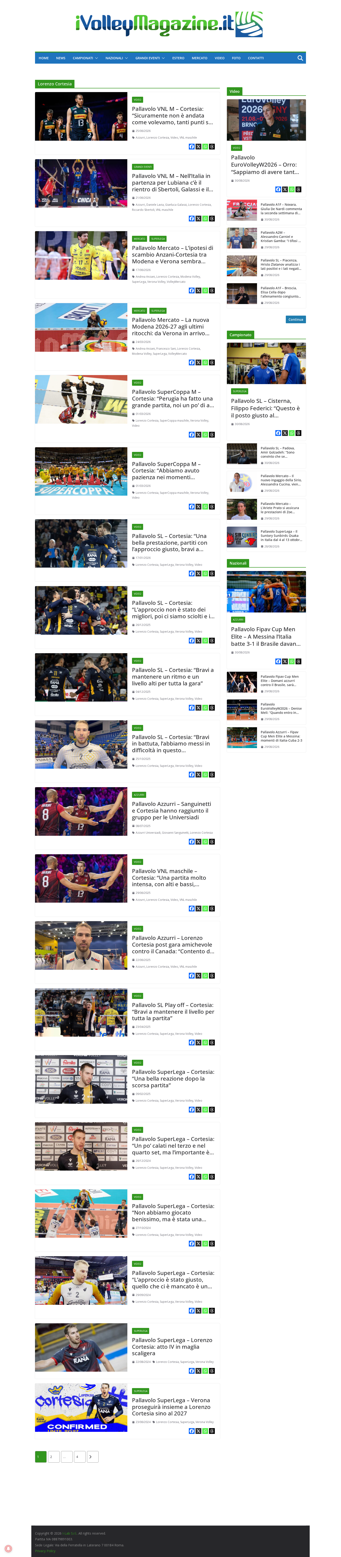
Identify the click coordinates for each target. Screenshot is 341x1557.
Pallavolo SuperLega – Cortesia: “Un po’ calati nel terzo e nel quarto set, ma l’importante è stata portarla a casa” (173, 1148)
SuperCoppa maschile (174, 421)
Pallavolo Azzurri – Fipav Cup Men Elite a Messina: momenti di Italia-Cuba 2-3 (281, 736)
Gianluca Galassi (176, 205)
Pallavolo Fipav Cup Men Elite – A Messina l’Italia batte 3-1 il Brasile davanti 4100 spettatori (265, 636)
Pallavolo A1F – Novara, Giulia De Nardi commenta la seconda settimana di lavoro (281, 208)
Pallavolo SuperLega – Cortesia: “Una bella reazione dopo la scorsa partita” (173, 1078)
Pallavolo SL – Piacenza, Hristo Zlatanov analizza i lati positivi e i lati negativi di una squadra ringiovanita (281, 264)
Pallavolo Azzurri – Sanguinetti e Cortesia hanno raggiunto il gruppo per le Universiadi (171, 810)
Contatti (256, 58)
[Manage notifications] (8, 1548)
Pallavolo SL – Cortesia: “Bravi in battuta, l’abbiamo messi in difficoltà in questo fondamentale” (171, 747)
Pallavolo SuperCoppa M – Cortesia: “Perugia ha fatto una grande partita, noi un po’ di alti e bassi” (173, 401)
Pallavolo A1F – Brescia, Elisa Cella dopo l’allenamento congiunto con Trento (279, 292)
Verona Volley (156, 282)
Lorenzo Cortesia (157, 138)
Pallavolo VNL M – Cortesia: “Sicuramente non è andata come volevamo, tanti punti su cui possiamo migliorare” (172, 118)
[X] (198, 146)
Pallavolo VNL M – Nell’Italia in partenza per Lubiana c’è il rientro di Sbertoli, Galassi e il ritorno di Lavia (171, 185)
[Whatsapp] (205, 146)
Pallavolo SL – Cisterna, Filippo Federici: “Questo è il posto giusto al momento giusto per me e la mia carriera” (265, 408)
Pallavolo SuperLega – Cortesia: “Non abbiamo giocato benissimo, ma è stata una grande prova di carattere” (173, 1216)
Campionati (83, 58)
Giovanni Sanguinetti (175, 833)
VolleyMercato (176, 282)
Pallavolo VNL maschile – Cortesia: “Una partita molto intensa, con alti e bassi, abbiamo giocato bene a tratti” (172, 881)
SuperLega (158, 238)
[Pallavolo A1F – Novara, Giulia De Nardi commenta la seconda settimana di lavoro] (242, 212)
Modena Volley (190, 277)
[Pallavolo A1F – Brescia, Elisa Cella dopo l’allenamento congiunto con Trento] (242, 295)
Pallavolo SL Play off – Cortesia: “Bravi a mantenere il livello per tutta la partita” (173, 1011)
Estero (178, 58)
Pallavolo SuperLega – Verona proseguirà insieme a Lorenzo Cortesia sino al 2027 (171, 1406)
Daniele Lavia (155, 205)
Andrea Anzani (145, 277)
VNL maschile (188, 138)
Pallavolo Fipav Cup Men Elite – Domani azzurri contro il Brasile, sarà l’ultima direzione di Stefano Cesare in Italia (280, 680)
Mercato (199, 58)
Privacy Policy (45, 1551)
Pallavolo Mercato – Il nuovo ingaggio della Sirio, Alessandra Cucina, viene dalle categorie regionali (281, 480)
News (60, 58)
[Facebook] (192, 146)
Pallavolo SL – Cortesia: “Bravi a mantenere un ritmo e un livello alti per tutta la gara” (173, 676)
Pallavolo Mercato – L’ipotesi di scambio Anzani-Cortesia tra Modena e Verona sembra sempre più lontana (172, 257)
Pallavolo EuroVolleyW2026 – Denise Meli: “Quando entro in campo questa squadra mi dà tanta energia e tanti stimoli (281, 708)
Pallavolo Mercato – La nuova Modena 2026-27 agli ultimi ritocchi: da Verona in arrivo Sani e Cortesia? (170, 329)
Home (44, 58)
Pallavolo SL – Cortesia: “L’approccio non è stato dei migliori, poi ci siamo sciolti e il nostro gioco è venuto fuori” (172, 612)
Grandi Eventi (147, 58)
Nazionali (114, 58)
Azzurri (140, 138)
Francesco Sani (166, 349)
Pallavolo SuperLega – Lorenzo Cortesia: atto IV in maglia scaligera (172, 1346)
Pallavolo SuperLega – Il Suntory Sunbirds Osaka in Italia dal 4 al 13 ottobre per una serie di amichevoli (281, 535)
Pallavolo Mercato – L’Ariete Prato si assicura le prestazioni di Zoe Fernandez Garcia (280, 508)
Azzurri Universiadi (148, 833)
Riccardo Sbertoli (143, 210)
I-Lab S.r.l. (69, 1533)
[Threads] (212, 146)
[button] (95, 58)
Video (220, 58)
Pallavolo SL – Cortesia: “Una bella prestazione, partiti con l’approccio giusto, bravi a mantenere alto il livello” (169, 545)
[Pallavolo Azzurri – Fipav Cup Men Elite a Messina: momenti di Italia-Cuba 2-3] (242, 739)
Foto (236, 58)
